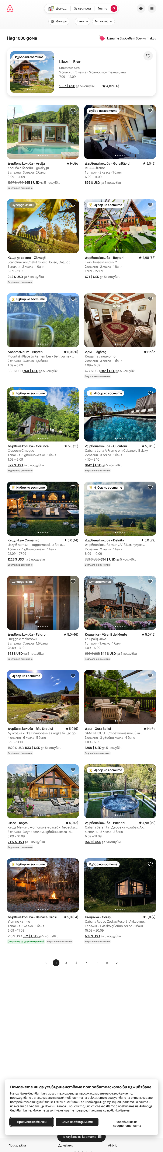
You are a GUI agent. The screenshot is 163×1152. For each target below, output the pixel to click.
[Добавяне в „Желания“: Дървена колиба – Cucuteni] (150, 393)
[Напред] (116, 962)
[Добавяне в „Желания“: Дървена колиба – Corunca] (73, 393)
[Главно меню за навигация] (152, 8)
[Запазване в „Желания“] (148, 55)
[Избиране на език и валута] (141, 8)
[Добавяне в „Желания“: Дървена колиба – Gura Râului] (150, 110)
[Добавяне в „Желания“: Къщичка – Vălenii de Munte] (150, 581)
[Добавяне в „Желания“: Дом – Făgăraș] (150, 298)
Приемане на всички (31, 1122)
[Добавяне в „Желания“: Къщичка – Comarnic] (73, 487)
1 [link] (56, 963)
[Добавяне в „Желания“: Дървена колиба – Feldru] (73, 581)
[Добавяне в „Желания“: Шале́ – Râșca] (73, 769)
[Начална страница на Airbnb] (10, 8)
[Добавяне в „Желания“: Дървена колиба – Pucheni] (150, 769)
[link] (46, 962)
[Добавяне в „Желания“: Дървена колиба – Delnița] (150, 487)
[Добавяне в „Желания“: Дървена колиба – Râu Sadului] (73, 675)
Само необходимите (77, 1122)
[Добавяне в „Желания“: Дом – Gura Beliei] (150, 675)
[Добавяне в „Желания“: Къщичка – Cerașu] (150, 863)
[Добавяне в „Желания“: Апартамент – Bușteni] (73, 298)
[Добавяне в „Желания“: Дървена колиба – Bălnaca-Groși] (73, 863)
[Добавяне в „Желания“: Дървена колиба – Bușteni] (150, 204)
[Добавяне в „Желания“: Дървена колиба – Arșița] (73, 110)
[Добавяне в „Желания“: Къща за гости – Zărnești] (73, 204)
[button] (67, 86)
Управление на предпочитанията (127, 1124)
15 (106, 963)
